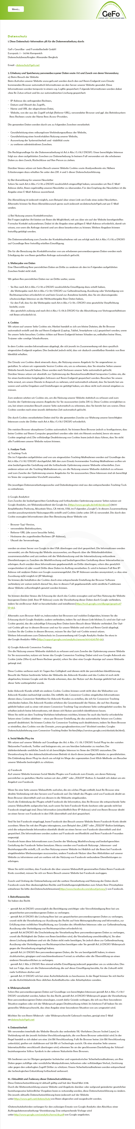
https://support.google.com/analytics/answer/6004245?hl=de (70, 639)
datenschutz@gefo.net (28, 65)
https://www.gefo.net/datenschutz (32, 1098)
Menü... (16, 9)
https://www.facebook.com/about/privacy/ (83, 888)
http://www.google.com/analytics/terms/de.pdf (39, 1114)
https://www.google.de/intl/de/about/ (89, 504)
